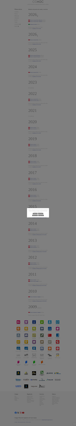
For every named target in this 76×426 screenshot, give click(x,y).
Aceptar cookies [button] (35, 213)
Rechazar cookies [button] (41, 213)
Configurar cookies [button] (41, 215)
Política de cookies (35, 215)
